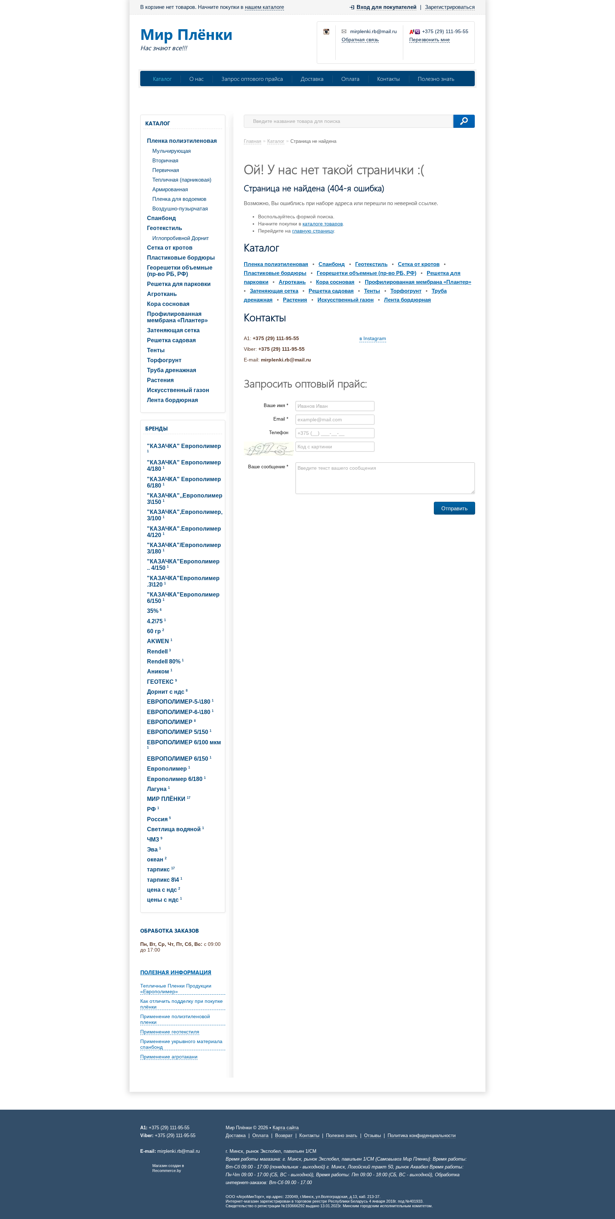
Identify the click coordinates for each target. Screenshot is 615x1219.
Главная (252, 141)
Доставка (312, 78)
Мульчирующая (171, 151)
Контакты (388, 78)
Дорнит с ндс (167, 692)
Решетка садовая (171, 340)
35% (154, 611)
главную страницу (313, 231)
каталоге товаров (323, 223)
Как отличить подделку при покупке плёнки (181, 1004)
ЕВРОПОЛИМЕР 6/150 (179, 759)
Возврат (284, 1135)
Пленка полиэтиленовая (182, 141)
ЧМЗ (154, 840)
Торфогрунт (164, 360)
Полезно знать (436, 78)
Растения (160, 380)
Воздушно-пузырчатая (180, 208)
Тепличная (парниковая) (181, 180)
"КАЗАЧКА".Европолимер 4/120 (184, 532)
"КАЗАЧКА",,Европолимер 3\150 (184, 499)
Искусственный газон (178, 390)
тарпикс (161, 869)
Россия (159, 819)
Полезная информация (175, 972)
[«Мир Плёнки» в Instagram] (327, 32)
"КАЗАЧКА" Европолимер (184, 448)
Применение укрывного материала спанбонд (181, 1044)
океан (157, 859)
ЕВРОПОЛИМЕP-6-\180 (180, 712)
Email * (280, 419)
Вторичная (165, 160)
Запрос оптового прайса (252, 78)
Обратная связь (360, 39)
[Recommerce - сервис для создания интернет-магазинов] (144, 1171)
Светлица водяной (175, 829)
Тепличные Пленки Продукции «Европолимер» (175, 988)
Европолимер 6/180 (176, 779)
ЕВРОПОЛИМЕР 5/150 (179, 732)
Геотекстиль (164, 228)
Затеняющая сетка (173, 330)
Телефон (278, 432)
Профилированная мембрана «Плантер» (177, 317)
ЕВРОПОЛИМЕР (171, 722)
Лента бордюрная (172, 400)
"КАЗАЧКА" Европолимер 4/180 (184, 465)
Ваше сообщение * (268, 466)
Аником (159, 671)
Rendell (159, 651)
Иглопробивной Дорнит (180, 238)
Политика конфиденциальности (422, 1135)
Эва (154, 849)
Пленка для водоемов (179, 199)
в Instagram (372, 338)
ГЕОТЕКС (162, 682)
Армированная (170, 189)
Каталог (162, 78)
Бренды (156, 428)
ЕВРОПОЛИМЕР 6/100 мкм (184, 744)
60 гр (155, 631)
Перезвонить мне (429, 39)
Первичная (165, 170)
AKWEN (159, 641)
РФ (153, 809)
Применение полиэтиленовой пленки (175, 1019)
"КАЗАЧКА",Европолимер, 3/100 (184, 515)
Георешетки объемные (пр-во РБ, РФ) (179, 271)
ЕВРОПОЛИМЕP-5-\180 (180, 702)
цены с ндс (164, 900)
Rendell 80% (165, 661)
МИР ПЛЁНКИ (168, 799)
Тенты (156, 350)
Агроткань (162, 294)
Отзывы (372, 1135)
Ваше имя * (276, 405)
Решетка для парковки (179, 284)
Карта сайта (286, 1127)
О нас (196, 78)
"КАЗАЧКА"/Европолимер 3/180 (184, 548)
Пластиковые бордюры (181, 258)
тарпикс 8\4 (164, 880)
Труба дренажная (171, 370)
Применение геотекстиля (169, 1032)
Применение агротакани (169, 1056)
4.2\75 (156, 621)
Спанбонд (161, 218)
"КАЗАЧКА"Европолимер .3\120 (183, 581)
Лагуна (158, 789)
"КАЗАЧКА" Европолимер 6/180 (184, 482)
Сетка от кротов (170, 248)
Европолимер (168, 769)
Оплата (350, 78)
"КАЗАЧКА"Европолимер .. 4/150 (183, 564)
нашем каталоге (264, 7)
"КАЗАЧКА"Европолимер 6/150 (183, 598)
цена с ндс (163, 890)
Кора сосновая (168, 304)
